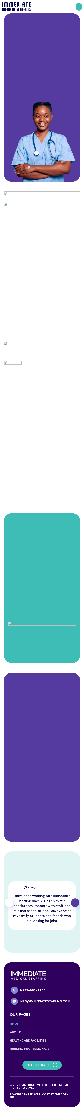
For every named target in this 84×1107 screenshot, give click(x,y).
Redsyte (34, 1094)
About (15, 1032)
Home (14, 1024)
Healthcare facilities (28, 1040)
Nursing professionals (29, 1049)
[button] (79, 7)
